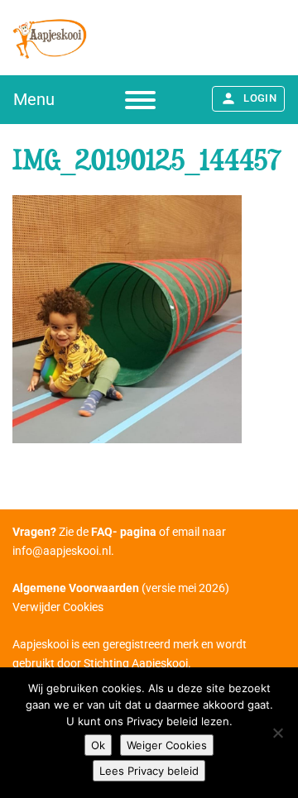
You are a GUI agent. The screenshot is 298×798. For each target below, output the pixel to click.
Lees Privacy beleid (149, 770)
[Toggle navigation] (140, 100)
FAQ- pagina (123, 531)
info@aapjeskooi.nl (61, 550)
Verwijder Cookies (57, 607)
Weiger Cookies (167, 745)
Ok (98, 745)
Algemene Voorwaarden (75, 588)
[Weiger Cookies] (277, 732)
